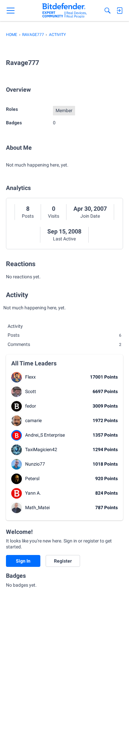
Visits (53, 216)
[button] (16, 377)
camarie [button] (33, 420)
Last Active (64, 238)
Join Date (90, 216)
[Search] (107, 10)
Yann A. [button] (33, 493)
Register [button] (63, 561)
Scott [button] (30, 391)
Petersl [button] (32, 478)
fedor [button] (30, 406)
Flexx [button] (30, 377)
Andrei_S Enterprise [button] (45, 435)
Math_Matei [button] (37, 507)
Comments (64, 344)
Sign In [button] (23, 561)
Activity (15, 326)
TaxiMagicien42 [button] (41, 449)
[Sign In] (119, 10)
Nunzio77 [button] (35, 464)
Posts (28, 216)
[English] (64, 10)
